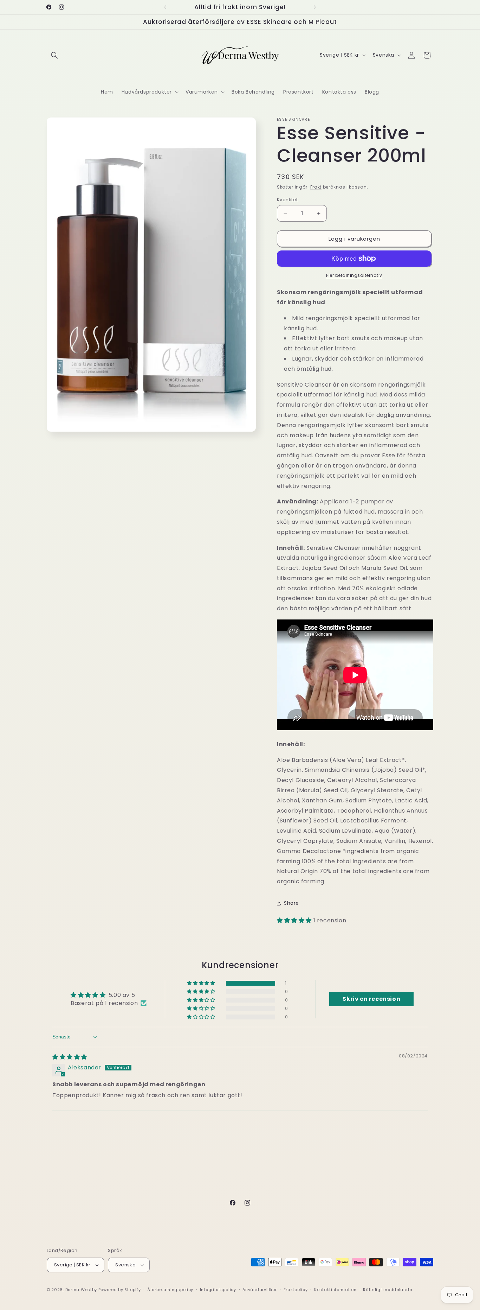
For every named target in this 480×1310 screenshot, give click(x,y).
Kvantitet (287, 199)
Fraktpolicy (296, 1289)
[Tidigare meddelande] (165, 7)
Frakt (316, 187)
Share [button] (291, 903)
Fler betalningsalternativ (354, 275)
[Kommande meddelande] (315, 7)
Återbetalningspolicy (170, 1289)
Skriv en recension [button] (371, 999)
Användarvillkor (259, 1289)
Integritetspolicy (218, 1289)
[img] (69, 1057)
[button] (54, 55)
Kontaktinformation (335, 1289)
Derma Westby (81, 1289)
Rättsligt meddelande (387, 1289)
